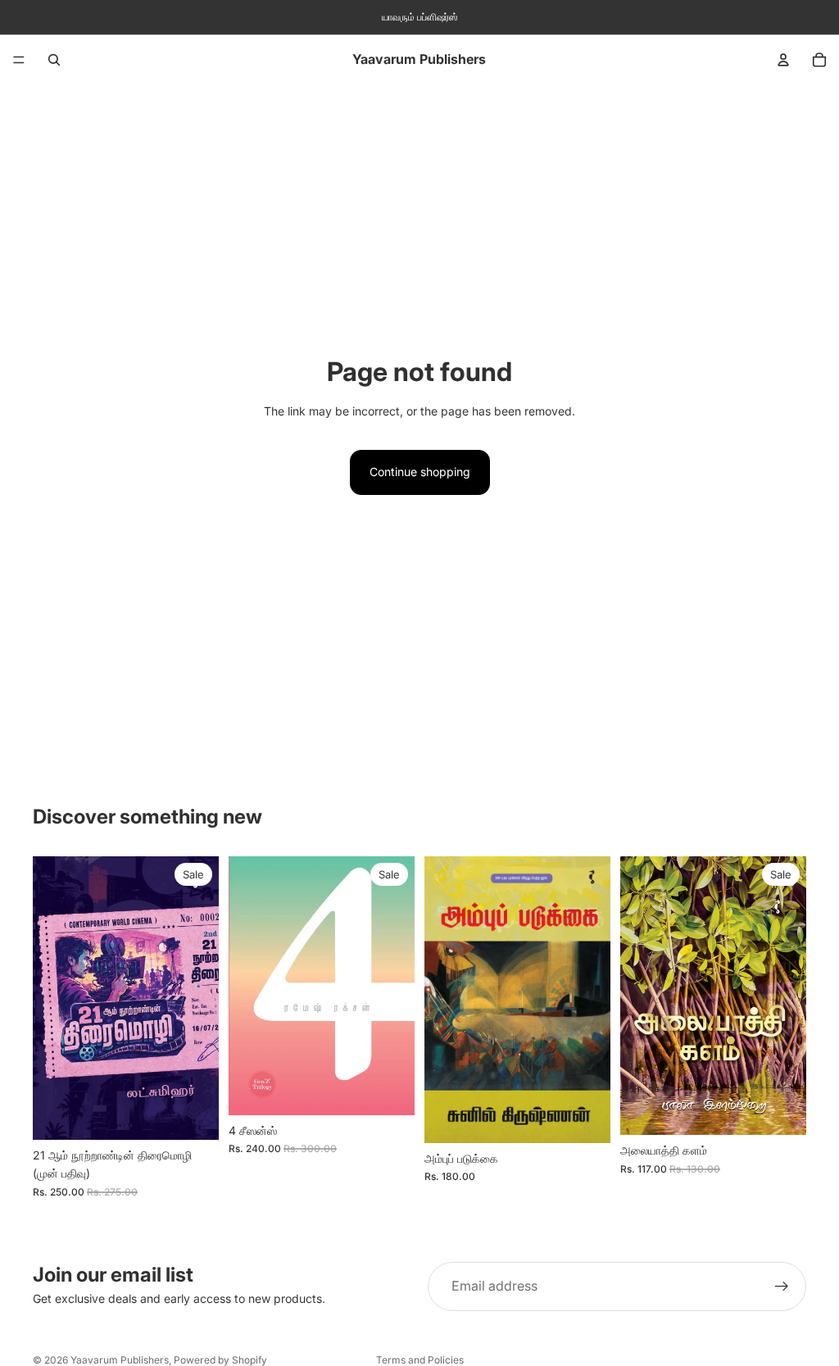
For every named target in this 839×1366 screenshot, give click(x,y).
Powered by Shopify (220, 1360)
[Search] (54, 60)
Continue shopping (420, 472)
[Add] (193, 1114)
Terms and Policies (420, 1360)
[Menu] (19, 60)
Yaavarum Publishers (119, 1360)
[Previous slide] (247, 986)
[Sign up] (781, 1286)
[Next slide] (397, 986)
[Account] (783, 60)
